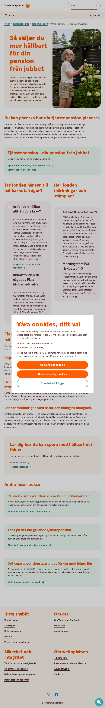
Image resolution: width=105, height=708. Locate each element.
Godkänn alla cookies (52, 365)
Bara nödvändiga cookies (52, 374)
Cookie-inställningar (52, 383)
